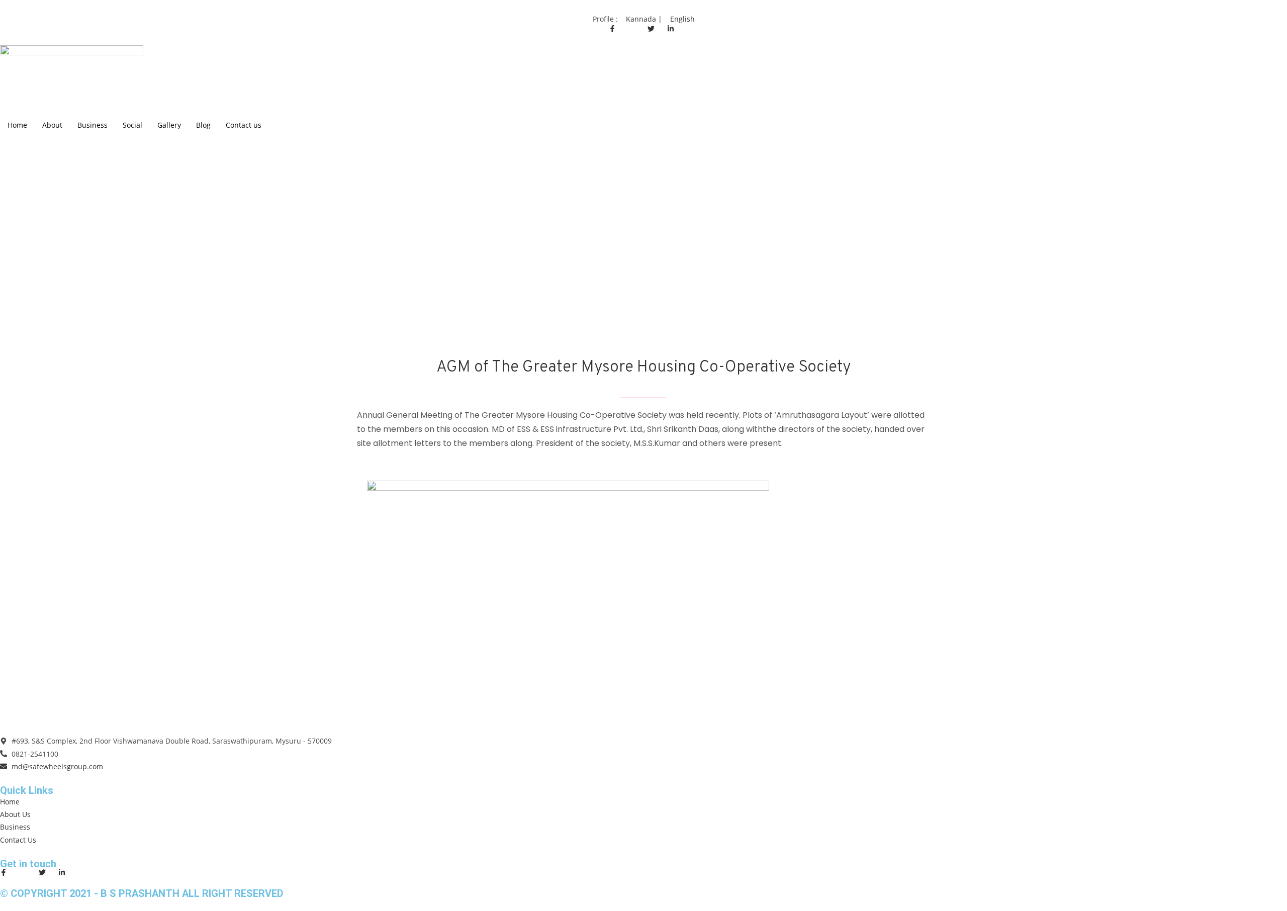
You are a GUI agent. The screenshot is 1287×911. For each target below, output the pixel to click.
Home (17, 125)
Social (132, 125)
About (52, 125)
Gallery (169, 125)
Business (92, 125)
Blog (203, 125)
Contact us (243, 125)
